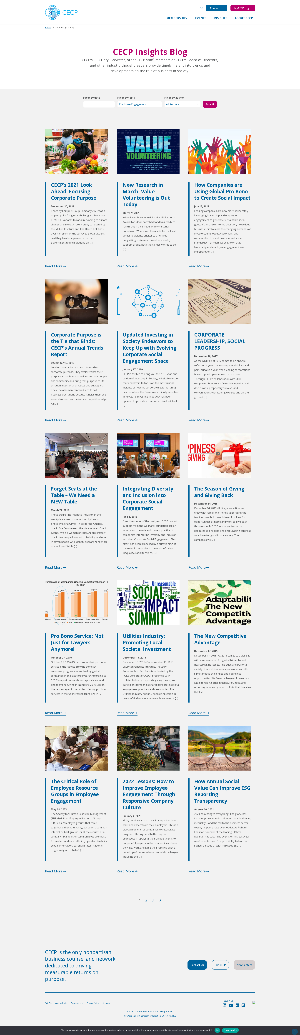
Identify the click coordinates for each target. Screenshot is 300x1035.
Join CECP (220, 965)
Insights (220, 18)
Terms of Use (77, 1003)
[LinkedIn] (224, 1005)
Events (200, 18)
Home (48, 27)
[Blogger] (243, 1005)
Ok (217, 1030)
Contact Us (216, 8)
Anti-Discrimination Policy (56, 1003)
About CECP (244, 18)
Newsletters (244, 965)
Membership (176, 18)
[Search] (201, 8)
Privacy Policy (93, 1003)
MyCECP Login (242, 8)
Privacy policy (230, 1030)
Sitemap (106, 1003)
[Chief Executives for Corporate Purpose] (61, 12)
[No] (295, 1032)
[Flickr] (237, 1005)
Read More (53, 266)
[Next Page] (159, 900)
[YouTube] (231, 1005)
